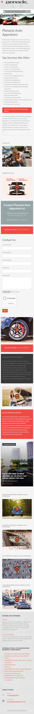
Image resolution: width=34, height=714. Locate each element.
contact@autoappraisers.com (17, 215)
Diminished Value (9, 665)
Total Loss (7, 667)
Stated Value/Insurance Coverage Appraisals (17, 669)
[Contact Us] (21, 6)
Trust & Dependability (8, 634)
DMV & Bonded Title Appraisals (13, 675)
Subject (5, 268)
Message (6, 275)
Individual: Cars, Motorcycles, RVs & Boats (17, 654)
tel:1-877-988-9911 (23, 229)
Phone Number (7, 260)
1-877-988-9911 (22, 220)
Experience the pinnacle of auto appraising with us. (16, 110)
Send (5, 311)
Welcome (4, 619)
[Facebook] (13, 6)
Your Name (6, 245)
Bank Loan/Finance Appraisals (13, 671)
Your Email (6, 252)
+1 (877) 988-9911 (13, 695)
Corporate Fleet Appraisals (12, 673)
